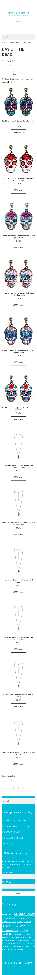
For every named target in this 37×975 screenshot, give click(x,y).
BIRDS (15, 918)
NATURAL (15, 940)
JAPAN (17, 937)
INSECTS (10, 937)
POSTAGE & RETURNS (14, 838)
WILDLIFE (14, 949)
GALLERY (22, 930)
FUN (15, 931)
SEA (3, 946)
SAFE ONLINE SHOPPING (15, 821)
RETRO (25, 943)
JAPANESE (23, 937)
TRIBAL (26, 946)
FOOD (5, 931)
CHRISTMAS (7, 922)
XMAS (20, 949)
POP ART (9, 943)
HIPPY (4, 937)
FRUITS (10, 931)
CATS (30, 919)
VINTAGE (6, 949)
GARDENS (15, 934)
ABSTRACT (7, 914)
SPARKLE (19, 946)
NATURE (23, 940)
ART (32, 914)
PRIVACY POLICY (12, 832)
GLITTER (22, 934)
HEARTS (29, 934)
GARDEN (6, 934)
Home (5, 42)
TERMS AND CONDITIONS (16, 826)
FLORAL (7, 926)
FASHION (27, 922)
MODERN (6, 940)
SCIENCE (31, 943)
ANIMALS (22, 914)
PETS (4, 943)
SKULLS (13, 946)
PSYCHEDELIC (17, 943)
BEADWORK (6, 919)
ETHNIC (20, 922)
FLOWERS (21, 926)
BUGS (26, 919)
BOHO (21, 919)
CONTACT (9, 844)
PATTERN (30, 940)
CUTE (14, 922)
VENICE (32, 946)
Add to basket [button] (19, 133)
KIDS (29, 937)
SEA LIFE (7, 946)
